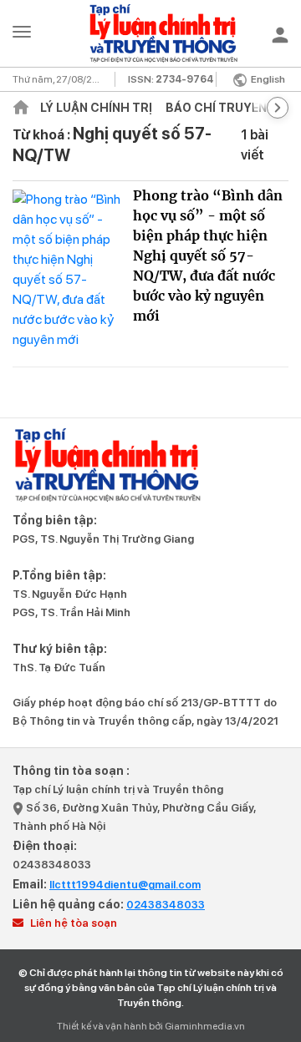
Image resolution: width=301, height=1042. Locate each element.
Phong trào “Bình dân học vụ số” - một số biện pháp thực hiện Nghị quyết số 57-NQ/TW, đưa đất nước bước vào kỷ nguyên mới (208, 255)
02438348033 (52, 864)
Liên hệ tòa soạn (72, 923)
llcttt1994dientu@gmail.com (125, 884)
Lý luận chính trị (96, 107)
